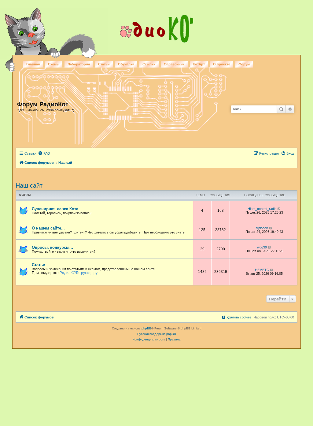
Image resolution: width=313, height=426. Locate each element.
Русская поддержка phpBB (156, 334)
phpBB (146, 328)
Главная (33, 64)
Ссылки (149, 64)
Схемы (53, 64)
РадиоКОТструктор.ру (79, 273)
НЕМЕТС (262, 270)
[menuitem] (44, 153)
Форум (244, 64)
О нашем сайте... (48, 228)
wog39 (262, 247)
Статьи (104, 64)
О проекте (221, 64)
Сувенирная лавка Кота (55, 209)
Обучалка (126, 64)
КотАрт (199, 64)
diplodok (262, 228)
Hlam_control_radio (262, 209)
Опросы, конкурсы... (52, 247)
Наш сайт (29, 185)
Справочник (174, 64)
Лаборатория (79, 64)
